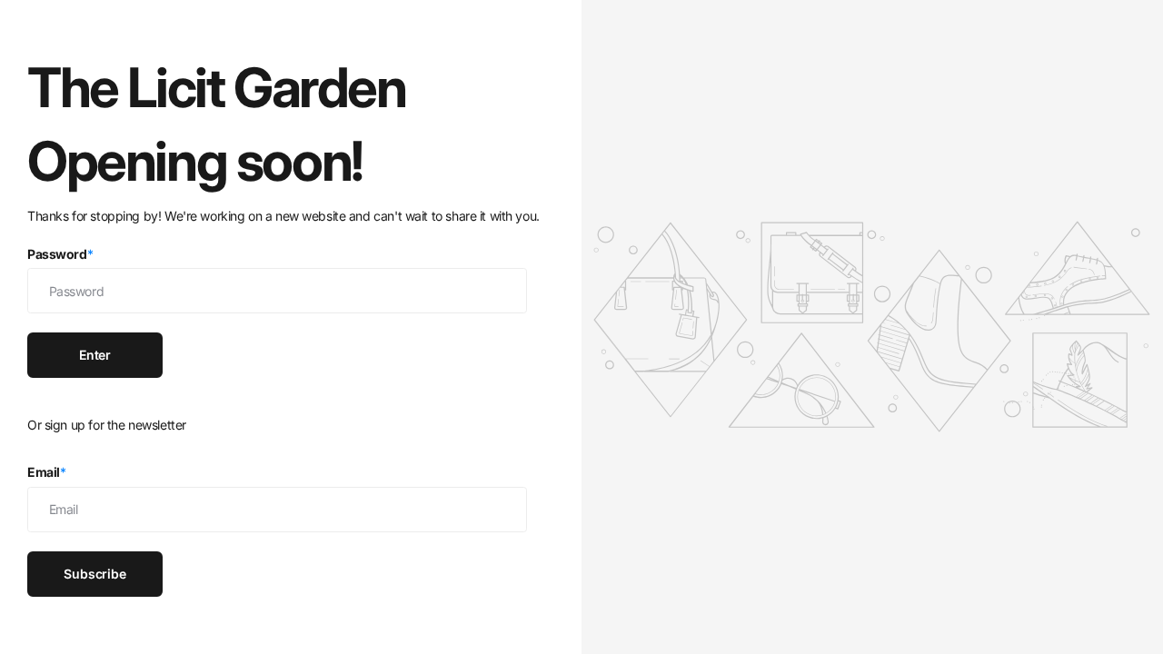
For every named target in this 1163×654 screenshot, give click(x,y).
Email (46, 472)
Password (60, 254)
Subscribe (95, 573)
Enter (95, 354)
